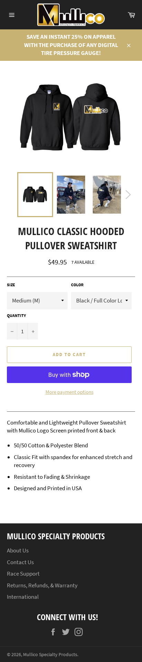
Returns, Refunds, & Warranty (42, 585)
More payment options (69, 392)
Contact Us (20, 562)
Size (11, 284)
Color (77, 284)
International (23, 596)
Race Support (23, 573)
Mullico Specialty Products (50, 655)
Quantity (16, 315)
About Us (18, 550)
